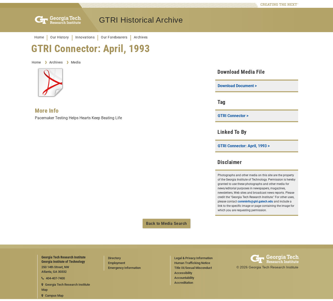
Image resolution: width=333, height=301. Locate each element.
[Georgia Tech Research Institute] (58, 20)
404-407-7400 (55, 278)
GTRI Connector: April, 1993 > (244, 146)
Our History (59, 37)
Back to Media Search (166, 223)
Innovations (85, 37)
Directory (114, 258)
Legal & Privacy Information (193, 258)
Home (39, 37)
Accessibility (183, 273)
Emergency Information (124, 268)
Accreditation (183, 282)
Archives (141, 37)
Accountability (184, 278)
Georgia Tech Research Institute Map (65, 287)
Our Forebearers (114, 37)
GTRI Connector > (233, 115)
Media (76, 62)
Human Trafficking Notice (192, 263)
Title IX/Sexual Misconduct (193, 268)
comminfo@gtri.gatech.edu (255, 201)
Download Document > (237, 85)
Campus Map (54, 295)
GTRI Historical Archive (141, 20)
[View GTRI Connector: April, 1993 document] (50, 83)
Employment (116, 263)
